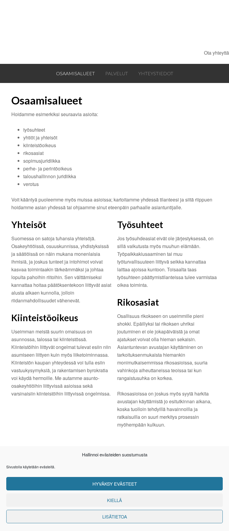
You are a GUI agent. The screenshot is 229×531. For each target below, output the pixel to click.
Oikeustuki (103, 24)
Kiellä (114, 500)
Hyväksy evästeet (114, 484)
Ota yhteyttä (216, 52)
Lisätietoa (114, 516)
